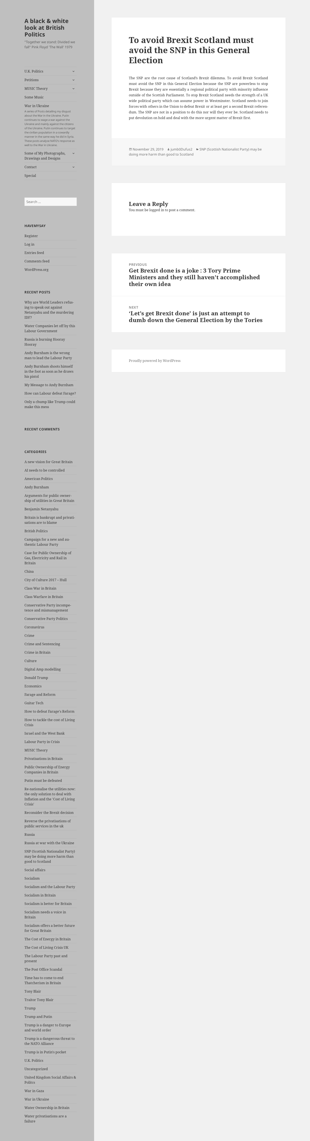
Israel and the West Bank (44, 733)
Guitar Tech (33, 703)
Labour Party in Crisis (42, 741)
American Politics (38, 478)
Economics (33, 686)
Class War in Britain (40, 588)
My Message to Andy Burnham (48, 385)
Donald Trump (36, 677)
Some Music (34, 97)
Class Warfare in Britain (43, 596)
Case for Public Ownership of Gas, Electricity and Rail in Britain (47, 558)
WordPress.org (36, 269)
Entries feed (34, 252)
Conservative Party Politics (46, 618)
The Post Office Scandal (43, 969)
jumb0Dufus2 (181, 149)
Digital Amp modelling (42, 669)
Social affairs (34, 870)
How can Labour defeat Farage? (50, 393)
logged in (156, 210)
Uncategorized (36, 1069)
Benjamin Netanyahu (41, 509)
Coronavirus (34, 627)
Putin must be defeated (43, 780)
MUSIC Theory (36, 88)
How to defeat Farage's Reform (49, 711)
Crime (29, 635)
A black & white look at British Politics (46, 27)
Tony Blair (32, 991)
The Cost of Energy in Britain (47, 939)
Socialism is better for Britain (48, 903)
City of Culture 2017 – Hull (45, 580)
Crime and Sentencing (42, 644)
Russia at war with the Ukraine (49, 843)
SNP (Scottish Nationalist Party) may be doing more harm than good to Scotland (49, 856)
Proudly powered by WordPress (155, 360)
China (29, 571)
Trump (30, 1008)
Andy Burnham (36, 487)
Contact (30, 167)
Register (31, 236)
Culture (30, 661)
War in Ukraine (49, 125)
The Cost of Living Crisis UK (46, 947)
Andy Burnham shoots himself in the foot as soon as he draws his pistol (48, 371)
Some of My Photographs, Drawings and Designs (44, 156)
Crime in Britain (37, 652)
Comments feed (37, 261)
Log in (29, 244)
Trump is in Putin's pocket (45, 1052)
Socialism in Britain (40, 895)
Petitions (31, 80)
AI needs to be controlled (44, 470)
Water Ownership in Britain (46, 1107)
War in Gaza (34, 1091)
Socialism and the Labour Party (49, 886)
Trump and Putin (38, 1016)
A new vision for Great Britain (48, 462)
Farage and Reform (39, 694)
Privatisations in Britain (43, 758)
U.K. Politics (33, 71)
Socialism (32, 878)
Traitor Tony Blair (39, 999)
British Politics (36, 531)
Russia (29, 834)
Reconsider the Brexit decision (49, 812)
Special (30, 175)
